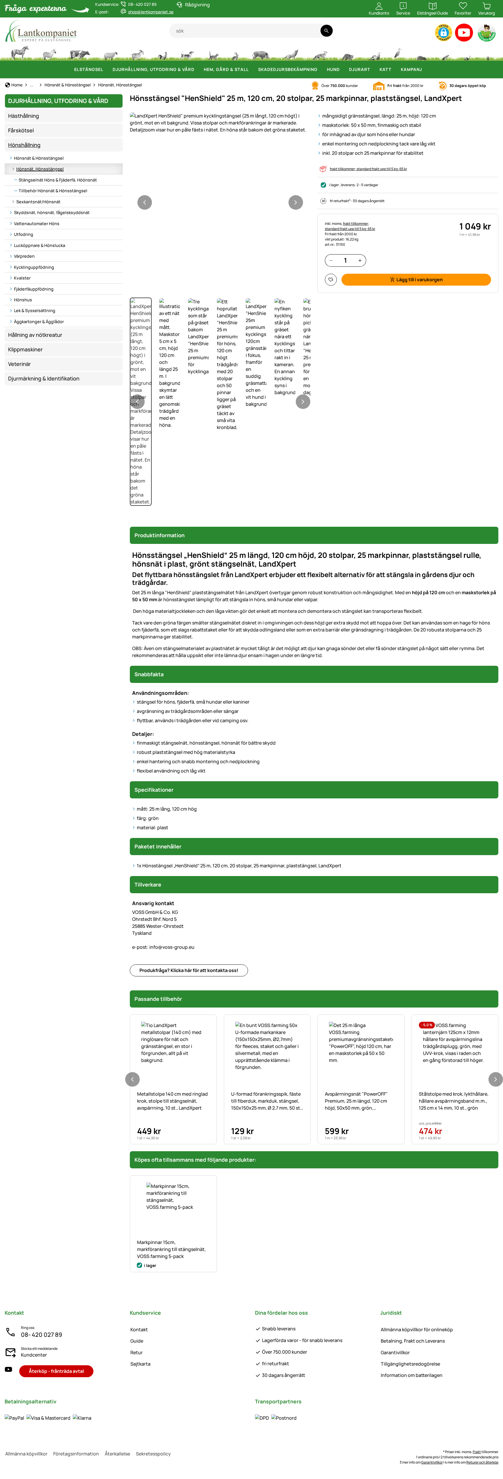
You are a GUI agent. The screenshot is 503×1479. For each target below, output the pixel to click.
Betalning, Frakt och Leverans (413, 1341)
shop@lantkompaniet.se (150, 12)
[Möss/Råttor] (445, 52)
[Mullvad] (422, 52)
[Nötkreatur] (79, 52)
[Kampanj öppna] (425, 69)
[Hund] (187, 52)
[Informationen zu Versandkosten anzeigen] (276, 1417)
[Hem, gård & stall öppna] (252, 69)
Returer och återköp (482, 1462)
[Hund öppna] (343, 69)
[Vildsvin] (261, 52)
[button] (443, 32)
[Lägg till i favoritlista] (331, 280)
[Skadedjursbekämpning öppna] (321, 69)
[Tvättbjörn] (347, 52)
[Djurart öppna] (373, 69)
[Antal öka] (360, 260)
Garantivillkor (395, 1352)
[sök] (326, 31)
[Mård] (374, 52)
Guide (136, 1341)
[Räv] (319, 52)
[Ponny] (49, 52)
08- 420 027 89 (41, 1335)
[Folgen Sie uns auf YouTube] (8, 1371)
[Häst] (20, 52)
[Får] (110, 52)
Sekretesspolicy (153, 1453)
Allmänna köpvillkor (26, 1453)
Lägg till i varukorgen (419, 279)
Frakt (477, 1451)
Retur (136, 1352)
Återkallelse (117, 1453)
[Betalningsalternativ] (48, 1417)
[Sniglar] (467, 52)
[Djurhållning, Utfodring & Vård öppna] (197, 69)
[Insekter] (488, 52)
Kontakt (139, 1329)
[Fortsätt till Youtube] (464, 34)
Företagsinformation (76, 1453)
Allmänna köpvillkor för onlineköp (417, 1329)
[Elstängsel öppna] (106, 69)
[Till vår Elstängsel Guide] (487, 34)
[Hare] (235, 52)
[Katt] (213, 52)
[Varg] (290, 52)
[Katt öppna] (395, 69)
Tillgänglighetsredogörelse (410, 1364)
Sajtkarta (140, 1364)
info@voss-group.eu (163, 947)
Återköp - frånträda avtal (56, 1371)
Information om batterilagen (411, 1375)
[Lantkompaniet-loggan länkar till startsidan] (87, 30)
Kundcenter (34, 1355)
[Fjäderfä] (162, 52)
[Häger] (398, 52)
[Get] (137, 52)
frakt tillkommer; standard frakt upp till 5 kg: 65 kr (368, 168)
